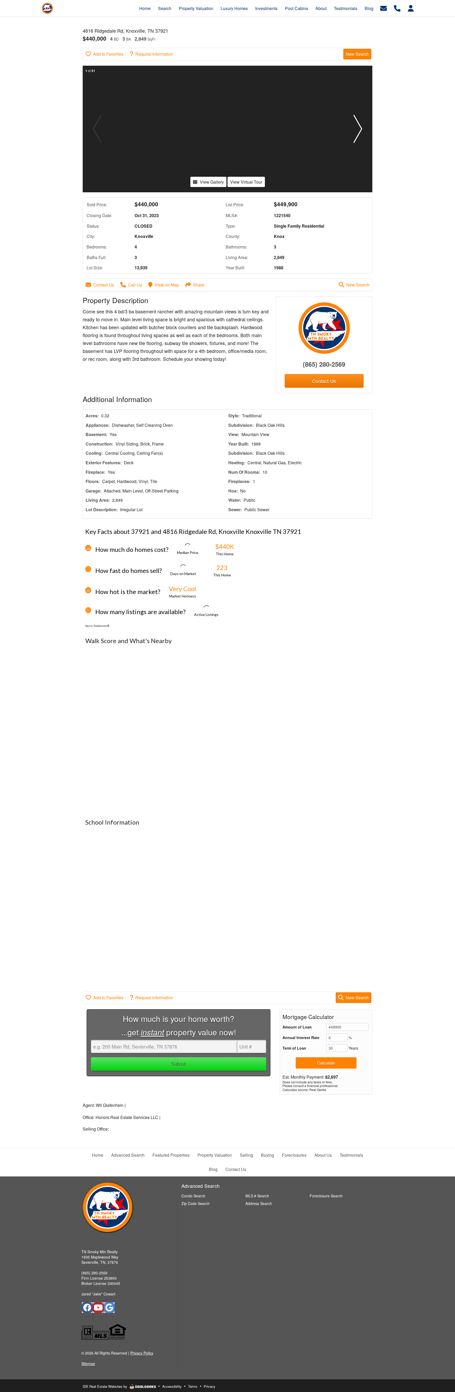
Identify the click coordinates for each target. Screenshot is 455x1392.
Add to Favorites (108, 54)
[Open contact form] (383, 8)
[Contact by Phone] (397, 8)
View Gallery (212, 182)
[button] (357, 129)
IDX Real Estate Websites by (105, 1386)
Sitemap (88, 1363)
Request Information (154, 54)
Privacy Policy (141, 1353)
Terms (192, 1386)
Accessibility (172, 1386)
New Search (357, 54)
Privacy (209, 1386)
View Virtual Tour (246, 182)
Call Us (135, 285)
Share (198, 285)
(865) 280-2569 (324, 364)
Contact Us (103, 285)
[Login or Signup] (411, 8)
